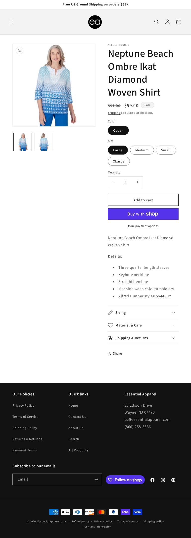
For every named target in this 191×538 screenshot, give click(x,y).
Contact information (98, 526)
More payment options (143, 226)
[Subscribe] (96, 479)
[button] (10, 21)
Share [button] (117, 353)
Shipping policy (153, 521)
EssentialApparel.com (51, 521)
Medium (142, 150)
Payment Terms (24, 450)
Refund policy (80, 521)
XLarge (119, 161)
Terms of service (127, 521)
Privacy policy (103, 521)
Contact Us (77, 416)
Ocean (118, 130)
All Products (78, 450)
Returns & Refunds (27, 439)
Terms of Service (25, 416)
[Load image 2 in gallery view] (43, 142)
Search (73, 439)
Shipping (114, 112)
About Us (75, 428)
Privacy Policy (23, 405)
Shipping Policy (24, 428)
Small (166, 150)
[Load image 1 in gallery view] (23, 142)
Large (118, 150)
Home (73, 405)
